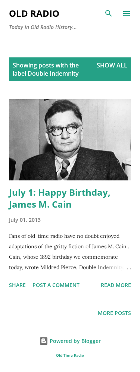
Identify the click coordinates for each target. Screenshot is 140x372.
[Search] (108, 13)
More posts (114, 312)
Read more (116, 285)
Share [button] (17, 285)
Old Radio (34, 13)
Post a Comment (56, 285)
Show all (112, 65)
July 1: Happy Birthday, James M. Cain (60, 198)
